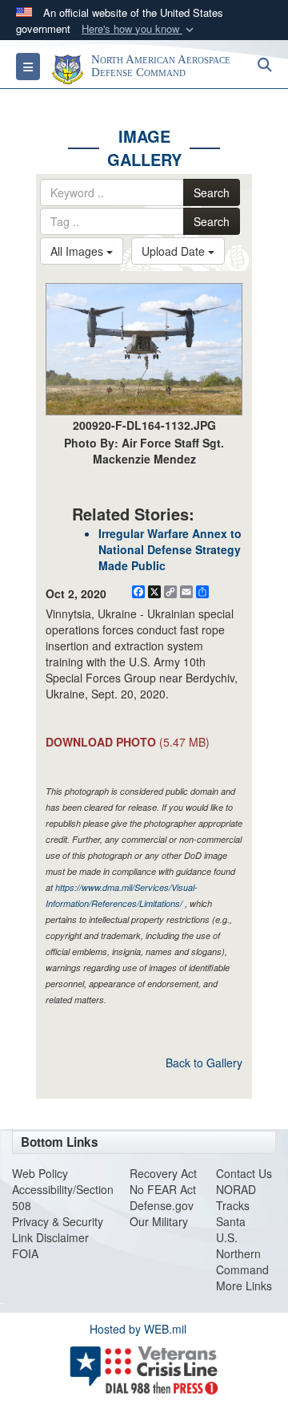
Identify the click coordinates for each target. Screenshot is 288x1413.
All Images (78, 251)
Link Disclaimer (50, 1237)
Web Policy (40, 1173)
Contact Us (244, 1173)
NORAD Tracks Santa (236, 1205)
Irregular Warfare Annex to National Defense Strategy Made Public (170, 549)
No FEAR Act (163, 1189)
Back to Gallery (204, 1063)
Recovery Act (163, 1173)
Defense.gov (162, 1205)
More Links (244, 1285)
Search (212, 192)
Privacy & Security (57, 1221)
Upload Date (175, 251)
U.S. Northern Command (242, 1253)
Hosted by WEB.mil (138, 1329)
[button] (139, 29)
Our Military (159, 1221)
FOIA (25, 1253)
